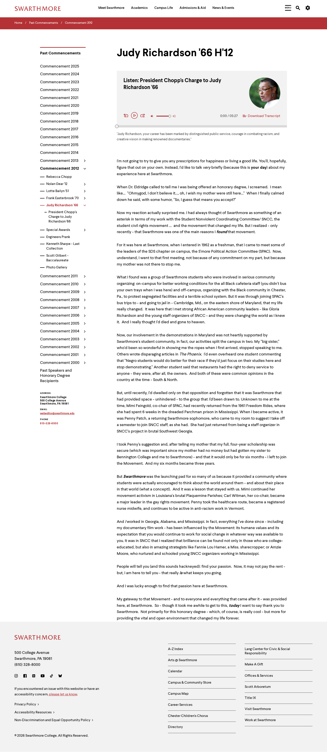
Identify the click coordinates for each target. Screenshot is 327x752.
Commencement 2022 (59, 90)
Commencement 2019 (59, 113)
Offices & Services (259, 676)
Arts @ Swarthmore (182, 660)
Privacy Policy (25, 704)
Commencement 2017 (59, 129)
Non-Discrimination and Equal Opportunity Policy (52, 720)
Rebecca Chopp (59, 177)
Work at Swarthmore (260, 720)
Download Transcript (264, 116)
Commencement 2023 (59, 82)
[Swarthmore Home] (37, 638)
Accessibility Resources (33, 712)
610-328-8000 (49, 423)
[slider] (117, 126)
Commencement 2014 (59, 153)
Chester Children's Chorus (188, 716)
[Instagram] (17, 676)
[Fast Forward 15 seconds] (143, 116)
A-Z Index (175, 649)
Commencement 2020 (59, 106)
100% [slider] (169, 116)
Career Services (180, 705)
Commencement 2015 (59, 145)
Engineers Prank (58, 237)
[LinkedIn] (33, 676)
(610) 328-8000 (27, 665)
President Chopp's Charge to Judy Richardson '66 (62, 216)
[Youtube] (42, 676)
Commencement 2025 (59, 66)
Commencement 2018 (59, 121)
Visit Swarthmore (258, 709)
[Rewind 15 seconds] (126, 116)
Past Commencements (60, 53)
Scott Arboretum (258, 687)
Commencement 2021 (59, 98)
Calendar (175, 671)
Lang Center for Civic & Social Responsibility (267, 651)
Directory (175, 727)
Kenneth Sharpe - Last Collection (63, 246)
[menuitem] (111, 8)
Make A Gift (254, 664)
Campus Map (178, 694)
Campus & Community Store (189, 683)
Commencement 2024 (59, 74)
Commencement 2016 (59, 137)
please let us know (63, 694)
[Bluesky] (60, 676)
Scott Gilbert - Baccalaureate (57, 258)
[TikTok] (51, 676)
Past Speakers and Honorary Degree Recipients (56, 376)
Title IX (250, 698)
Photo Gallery (56, 267)
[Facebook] (25, 676)
